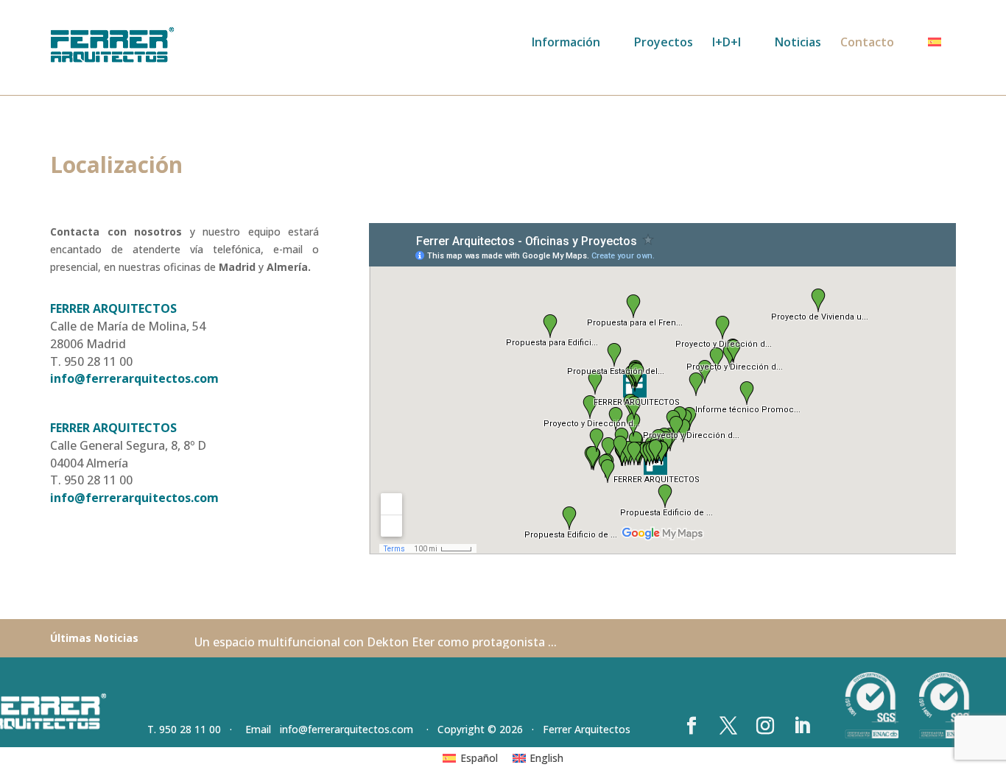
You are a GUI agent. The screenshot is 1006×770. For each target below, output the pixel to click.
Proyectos (663, 43)
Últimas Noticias (94, 638)
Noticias (798, 43)
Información (566, 43)
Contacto (867, 43)
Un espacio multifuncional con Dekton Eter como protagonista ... (375, 642)
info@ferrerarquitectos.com (134, 378)
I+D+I (726, 43)
